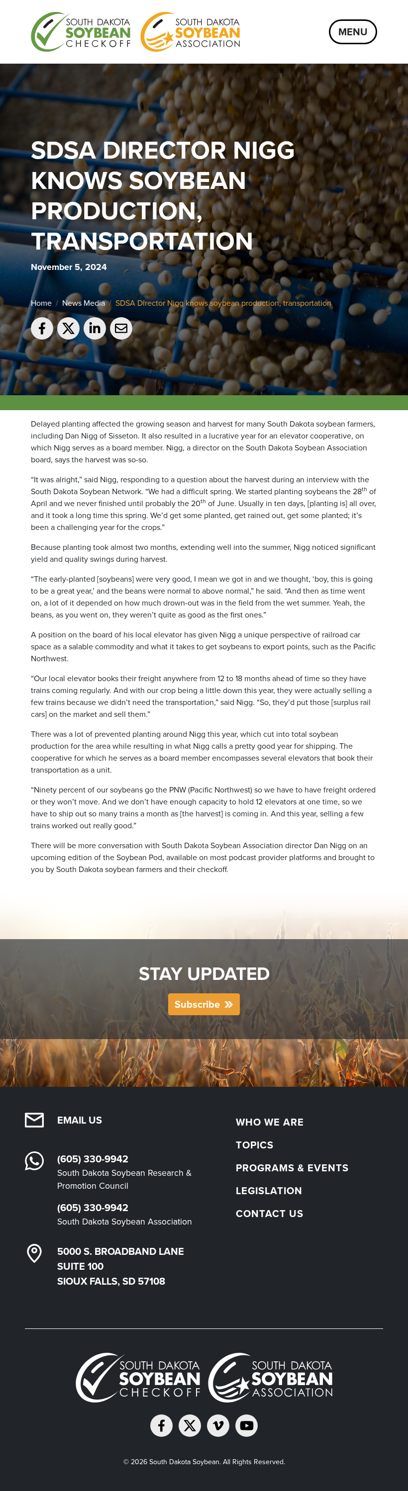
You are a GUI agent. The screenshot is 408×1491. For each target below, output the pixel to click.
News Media (83, 303)
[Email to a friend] (121, 328)
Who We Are (270, 1122)
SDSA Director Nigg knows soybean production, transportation (223, 303)
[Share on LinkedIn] (95, 328)
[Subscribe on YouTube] (246, 1425)
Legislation (269, 1190)
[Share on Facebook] (42, 328)
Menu (353, 31)
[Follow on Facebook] (161, 1425)
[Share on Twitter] (68, 328)
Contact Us (270, 1213)
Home (41, 303)
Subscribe (197, 1004)
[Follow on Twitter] (190, 1425)
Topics (255, 1145)
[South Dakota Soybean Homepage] (135, 32)
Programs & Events (292, 1167)
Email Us (79, 1120)
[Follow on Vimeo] (218, 1425)
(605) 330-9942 (92, 1158)
